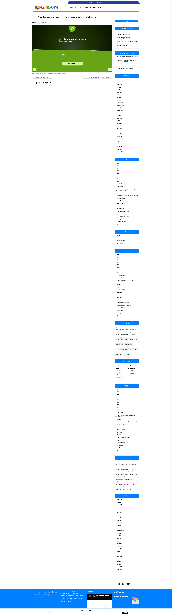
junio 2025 (119, 82)
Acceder (118, 235)
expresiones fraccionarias (125, 334)
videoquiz (129, 354)
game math (117, 337)
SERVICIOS (93, 7)
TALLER (117, 354)
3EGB (118, 168)
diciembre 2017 (120, 151)
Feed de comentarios (121, 240)
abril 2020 (119, 120)
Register (131, 365)
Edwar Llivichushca (121, 63)
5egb (124, 327)
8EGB (118, 181)
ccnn (127, 329)
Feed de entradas (120, 238)
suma (130, 486)
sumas (133, 486)
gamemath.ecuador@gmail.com (96, 2)
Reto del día (135, 349)
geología (128, 337)
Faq (118, 368)
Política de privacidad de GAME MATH (125, 34)
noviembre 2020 (120, 105)
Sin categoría (120, 219)
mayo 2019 (119, 128)
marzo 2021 (119, 97)
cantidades (122, 329)
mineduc (129, 342)
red (130, 349)
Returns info (132, 373)
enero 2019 (119, 138)
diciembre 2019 (120, 125)
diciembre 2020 (120, 102)
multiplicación (135, 342)
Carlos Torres (120, 68)
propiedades (124, 347)
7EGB (118, 178)
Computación (120, 186)
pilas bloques (117, 347)
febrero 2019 (119, 136)
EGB (127, 332)
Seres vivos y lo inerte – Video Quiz (43, 77)
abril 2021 (119, 94)
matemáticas (123, 342)
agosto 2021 (119, 84)
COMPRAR (86, 7)
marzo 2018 (119, 144)
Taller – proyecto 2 (133, 63)
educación (123, 332)
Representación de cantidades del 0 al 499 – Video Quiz (96, 77)
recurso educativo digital (123, 349)
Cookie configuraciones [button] (115, 612)
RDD (116, 349)
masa (137, 339)
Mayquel (119, 60)
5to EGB (128, 327)
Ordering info (132, 368)
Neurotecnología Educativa (123, 211)
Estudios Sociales (121, 198)
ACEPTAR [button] (125, 612)
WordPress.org (120, 243)
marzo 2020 (119, 123)
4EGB (118, 170)
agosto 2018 (119, 141)
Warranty (119, 374)
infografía (126, 339)
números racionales (119, 344)
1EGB (118, 163)
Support (119, 365)
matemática (117, 342)
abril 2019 (119, 131)
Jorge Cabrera (37, 22)
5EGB (118, 173)
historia (133, 337)
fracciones (134, 334)
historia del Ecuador (119, 339)
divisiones (117, 332)
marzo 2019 (119, 133)
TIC (117, 224)
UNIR (124, 354)
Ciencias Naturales (121, 183)
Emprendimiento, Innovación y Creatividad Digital (127, 195)
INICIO (71, 7)
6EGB (118, 176)
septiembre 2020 (120, 110)
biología (39, 73)
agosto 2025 (119, 79)
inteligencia (132, 339)
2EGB (118, 165)
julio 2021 (119, 87)
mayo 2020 (119, 118)
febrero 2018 (119, 146)
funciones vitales (57, 73)
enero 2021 (119, 100)
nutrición (64, 73)
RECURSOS (78, 7)
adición (132, 327)
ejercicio (131, 332)
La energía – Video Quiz (122, 45)
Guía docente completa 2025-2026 (124, 32)
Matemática (119, 206)
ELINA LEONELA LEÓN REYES (124, 56)
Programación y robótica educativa (124, 213)
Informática (119, 200)
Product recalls (120, 377)
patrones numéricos (128, 344)
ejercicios (117, 334)
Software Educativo (123, 486)
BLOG (99, 7)
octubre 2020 (119, 107)
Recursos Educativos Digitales (123, 216)
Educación (119, 193)
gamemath (123, 337)
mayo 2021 (119, 92)
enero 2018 (119, 149)
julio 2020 (119, 113)
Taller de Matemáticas (131, 68)
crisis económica (132, 329)
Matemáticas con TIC (121, 208)
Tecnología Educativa (121, 221)
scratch (116, 486)
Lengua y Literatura (121, 203)
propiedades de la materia (133, 347)
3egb (116, 327)
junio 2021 (119, 89)
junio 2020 (119, 115)
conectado (46, 85)
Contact (131, 370)
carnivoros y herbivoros (47, 73)
